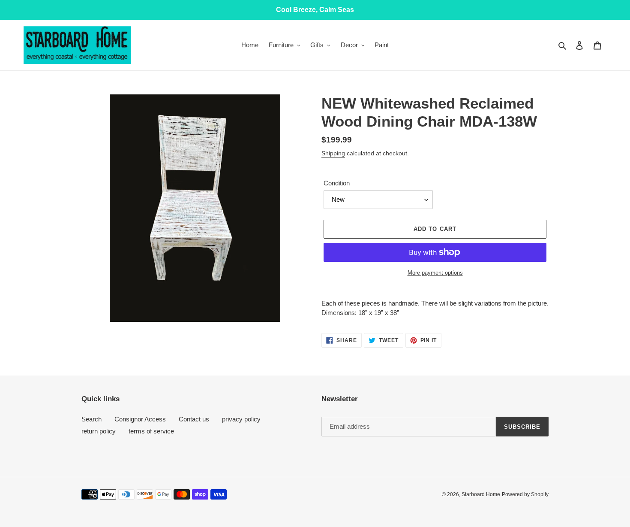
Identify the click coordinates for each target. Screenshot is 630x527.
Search (91, 419)
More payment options (435, 273)
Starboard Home (481, 494)
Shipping (333, 153)
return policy (98, 431)
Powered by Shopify (525, 494)
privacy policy (241, 419)
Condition (337, 183)
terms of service (151, 431)
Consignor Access (140, 419)
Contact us (194, 419)
